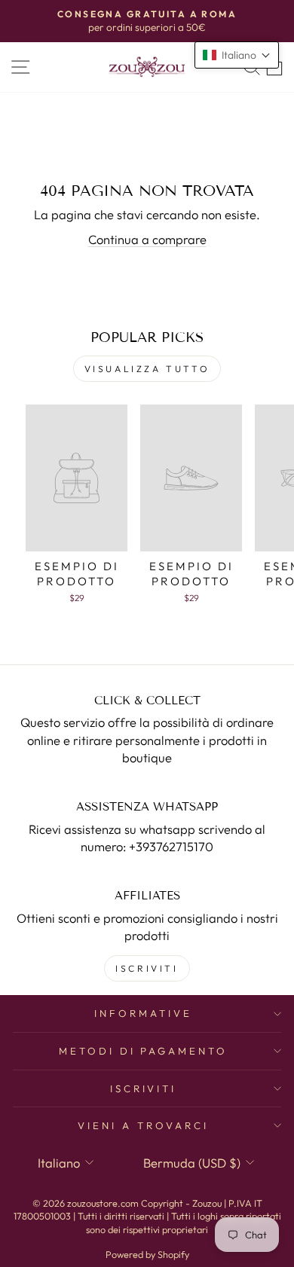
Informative (143, 1013)
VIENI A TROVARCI (143, 1125)
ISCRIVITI (146, 968)
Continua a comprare (147, 239)
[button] (236, 55)
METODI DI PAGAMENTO (143, 1051)
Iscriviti (143, 1088)
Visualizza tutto (147, 368)
